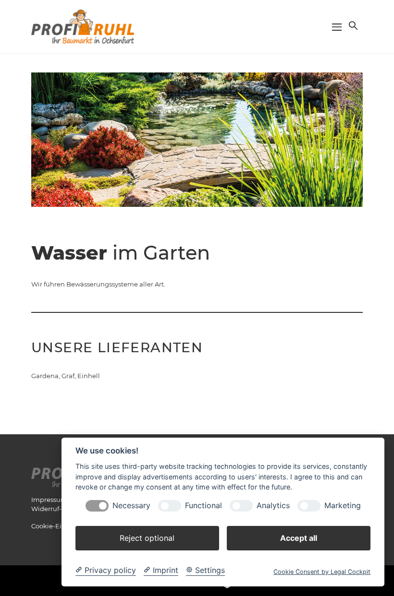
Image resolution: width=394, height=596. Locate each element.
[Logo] (82, 26)
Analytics (273, 505)
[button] (352, 25)
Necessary (131, 505)
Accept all (298, 538)
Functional (203, 505)
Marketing (342, 505)
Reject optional (147, 538)
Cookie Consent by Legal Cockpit (321, 571)
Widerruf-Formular (61, 509)
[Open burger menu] (337, 27)
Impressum (49, 499)
